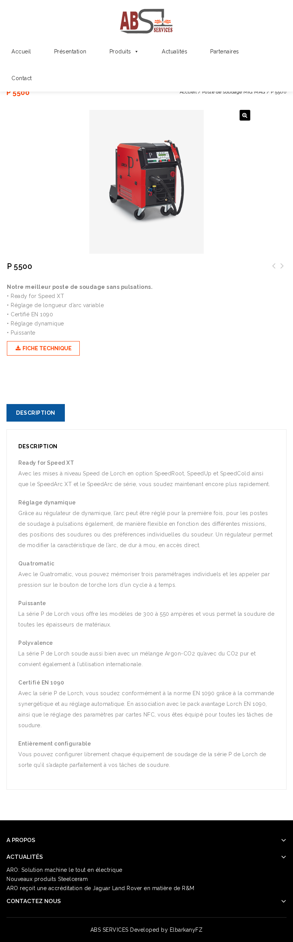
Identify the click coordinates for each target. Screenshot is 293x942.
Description (35, 413)
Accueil (21, 51)
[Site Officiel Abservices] (146, 19)
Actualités (174, 51)
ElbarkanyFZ (186, 930)
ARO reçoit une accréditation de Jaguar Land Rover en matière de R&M (100, 888)
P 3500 (282, 270)
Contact (21, 78)
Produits (120, 51)
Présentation (70, 51)
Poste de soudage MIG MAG (234, 92)
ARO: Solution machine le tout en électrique (64, 870)
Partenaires (224, 51)
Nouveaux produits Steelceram (47, 879)
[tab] (38, 413)
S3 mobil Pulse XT (274, 270)
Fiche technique (46, 348)
